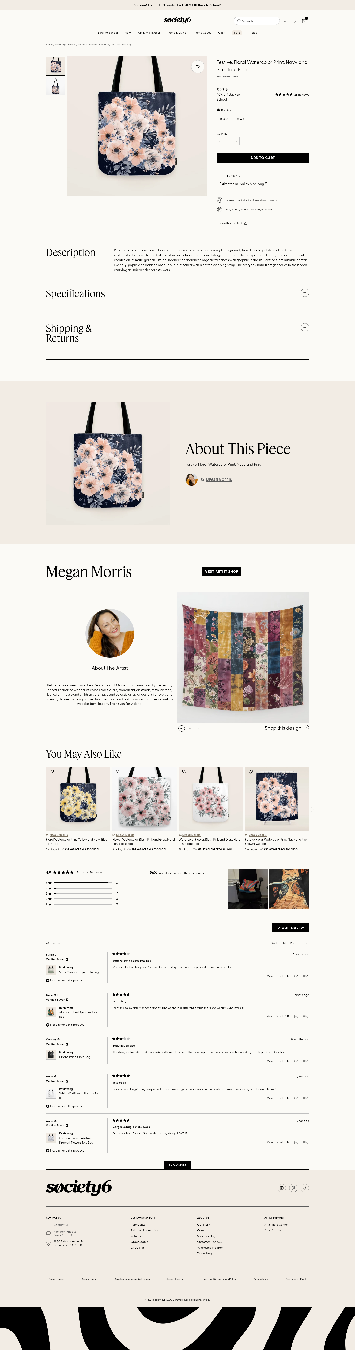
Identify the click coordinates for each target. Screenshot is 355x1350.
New (128, 32)
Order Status (139, 1242)
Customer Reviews (209, 1242)
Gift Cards (137, 1247)
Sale (237, 32)
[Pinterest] (293, 1188)
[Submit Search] (239, 21)
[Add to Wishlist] (52, 771)
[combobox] (257, 21)
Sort (274, 943)
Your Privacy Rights (296, 1278)
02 (190, 728)
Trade (253, 32)
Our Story (203, 1224)
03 (198, 728)
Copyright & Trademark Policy (219, 1278)
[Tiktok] (305, 1188)
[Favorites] (294, 21)
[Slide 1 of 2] (55, 66)
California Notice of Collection (132, 1278)
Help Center (138, 1224)
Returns (136, 1236)
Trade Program (207, 1253)
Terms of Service (176, 1278)
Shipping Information (144, 1230)
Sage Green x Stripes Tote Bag (79, 972)
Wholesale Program (210, 1247)
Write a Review (295, 929)
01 (181, 728)
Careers (202, 1230)
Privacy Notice (56, 1278)
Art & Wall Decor (149, 32)
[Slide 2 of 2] (55, 86)
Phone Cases (202, 32)
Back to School (108, 32)
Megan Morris (229, 76)
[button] (292, 94)
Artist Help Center (276, 1224)
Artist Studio (272, 1230)
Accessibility (261, 1278)
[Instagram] (282, 1188)
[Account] (284, 21)
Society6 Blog (206, 1236)
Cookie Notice (90, 1278)
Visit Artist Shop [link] (221, 571)
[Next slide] (313, 809)
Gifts (221, 32)
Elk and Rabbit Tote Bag (74, 1057)
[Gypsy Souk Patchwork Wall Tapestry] (243, 657)
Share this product (230, 223)
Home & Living (177, 32)
